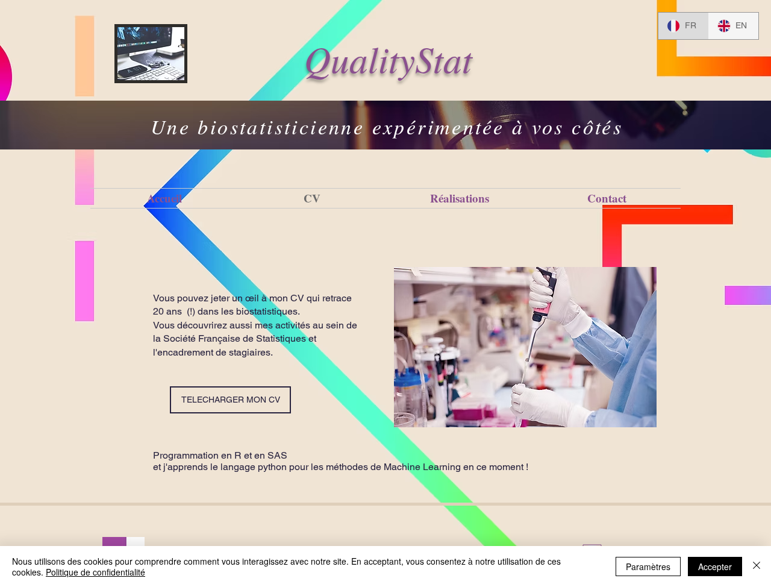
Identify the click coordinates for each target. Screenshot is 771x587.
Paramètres (648, 566)
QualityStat (388, 58)
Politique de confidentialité (95, 572)
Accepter (715, 566)
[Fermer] (756, 566)
